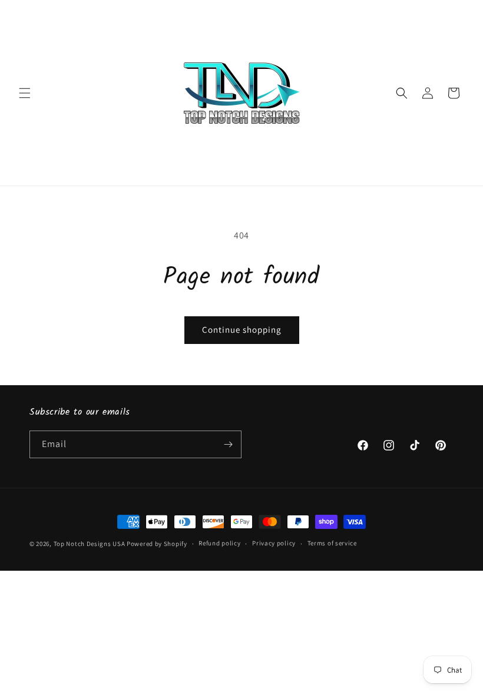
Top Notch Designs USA (89, 544)
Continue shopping (242, 329)
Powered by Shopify (157, 544)
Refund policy (219, 543)
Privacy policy (274, 543)
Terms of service (332, 543)
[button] (25, 93)
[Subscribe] (228, 444)
